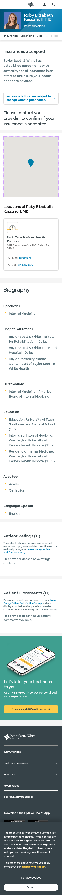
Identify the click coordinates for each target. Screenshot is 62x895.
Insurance (11, 36)
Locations (27, 36)
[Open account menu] (45, 4)
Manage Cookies (31, 877)
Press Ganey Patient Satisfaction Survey (29, 602)
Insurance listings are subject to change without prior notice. (28, 98)
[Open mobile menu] (6, 4)
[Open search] (53, 4)
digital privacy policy (33, 866)
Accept (31, 887)
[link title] (31, 4)
